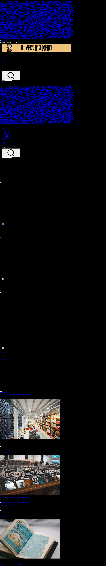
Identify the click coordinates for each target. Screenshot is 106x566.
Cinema (3, 67)
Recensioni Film (7, 60)
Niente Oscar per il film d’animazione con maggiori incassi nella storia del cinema (52, 2)
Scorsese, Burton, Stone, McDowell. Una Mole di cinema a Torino (40, 34)
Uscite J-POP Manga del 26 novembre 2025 (10, 376)
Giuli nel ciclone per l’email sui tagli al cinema (26, 31)
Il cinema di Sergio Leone (61, 31)
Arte (5, 55)
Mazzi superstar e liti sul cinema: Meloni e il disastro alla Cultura (10, 283)
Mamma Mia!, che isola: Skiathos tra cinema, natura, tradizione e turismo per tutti (32, 13)
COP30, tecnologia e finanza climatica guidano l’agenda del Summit (31, 38)
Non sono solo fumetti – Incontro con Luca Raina (12, 14)
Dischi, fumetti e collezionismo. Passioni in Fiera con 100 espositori (28, 28)
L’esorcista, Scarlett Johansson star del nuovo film (53, 3)
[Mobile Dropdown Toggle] (4, 128)
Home (1, 161)
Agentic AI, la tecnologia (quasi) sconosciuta (10, 380)
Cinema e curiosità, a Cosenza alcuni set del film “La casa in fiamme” (35, 21)
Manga (3, 65)
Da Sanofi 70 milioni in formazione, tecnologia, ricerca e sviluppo (34, 5)
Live (3, 69)
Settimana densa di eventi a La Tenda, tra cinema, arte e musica (58, 5)
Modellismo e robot (7, 63)
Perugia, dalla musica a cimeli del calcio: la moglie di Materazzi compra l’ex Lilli (44, 29)
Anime (3, 66)
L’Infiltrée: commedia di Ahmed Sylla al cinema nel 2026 (12, 372)
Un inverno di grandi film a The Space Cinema (15, 15)
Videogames (4, 64)
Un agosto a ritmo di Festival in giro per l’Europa (7, 352)
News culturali (6, 56)
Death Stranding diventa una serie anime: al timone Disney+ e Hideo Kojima (55, 28)
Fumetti (3, 68)
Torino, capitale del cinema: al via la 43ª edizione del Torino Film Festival (37, 15)
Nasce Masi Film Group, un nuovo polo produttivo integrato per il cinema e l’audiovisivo (27, 25)
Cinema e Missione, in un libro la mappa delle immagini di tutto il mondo (30, 3)
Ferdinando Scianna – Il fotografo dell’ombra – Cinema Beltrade (18, 19)
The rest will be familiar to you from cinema (30, 23)
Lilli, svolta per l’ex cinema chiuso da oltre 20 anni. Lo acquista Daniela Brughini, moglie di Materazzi (41, 27)
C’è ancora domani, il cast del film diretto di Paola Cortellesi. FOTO (49, 1)
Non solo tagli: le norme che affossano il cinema (47, 22)
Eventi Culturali (7, 58)
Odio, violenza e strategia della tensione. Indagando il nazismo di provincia (51, 24)
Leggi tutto (2, 288)
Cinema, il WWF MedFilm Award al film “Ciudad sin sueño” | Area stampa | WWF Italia (49, 26)
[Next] (1, 391)
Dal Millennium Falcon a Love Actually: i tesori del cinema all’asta (39, 8)
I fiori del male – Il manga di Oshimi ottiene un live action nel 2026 (20, 9)
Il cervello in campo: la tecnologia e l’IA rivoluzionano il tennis (58, 12)
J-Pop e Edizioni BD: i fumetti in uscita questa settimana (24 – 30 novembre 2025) (31, 12)
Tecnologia (4, 392)
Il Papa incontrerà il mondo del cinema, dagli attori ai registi (27, 22)
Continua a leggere (3, 235)
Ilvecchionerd (6, 348)
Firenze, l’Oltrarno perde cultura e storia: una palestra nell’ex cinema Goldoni (43, 4)
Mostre (5, 57)
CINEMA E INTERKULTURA (10, 22)
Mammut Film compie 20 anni (58, 34)
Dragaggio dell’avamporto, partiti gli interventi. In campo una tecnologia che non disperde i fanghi (28, 37)
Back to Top (2, 565)
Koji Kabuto (6, 224)
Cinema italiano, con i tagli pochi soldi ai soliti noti (41, 18)
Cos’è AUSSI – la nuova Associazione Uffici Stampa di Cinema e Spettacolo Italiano (40, 32)
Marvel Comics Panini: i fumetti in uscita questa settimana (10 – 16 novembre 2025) (28, 30)
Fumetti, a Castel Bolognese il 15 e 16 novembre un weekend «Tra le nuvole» (18, 26)
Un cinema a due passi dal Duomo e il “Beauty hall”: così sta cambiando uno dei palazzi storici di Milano (38, 36)
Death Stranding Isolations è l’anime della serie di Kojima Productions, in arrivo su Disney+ (20, 24)
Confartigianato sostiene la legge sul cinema (11, 36)
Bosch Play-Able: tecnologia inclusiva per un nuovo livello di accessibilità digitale (17, 18)
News (3, 54)
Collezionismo (4, 62)
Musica (5, 59)
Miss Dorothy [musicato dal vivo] (23, 11)
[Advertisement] (53, 173)
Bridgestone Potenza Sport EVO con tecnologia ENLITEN (46, 31)
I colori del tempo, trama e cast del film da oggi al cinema (46, 17)
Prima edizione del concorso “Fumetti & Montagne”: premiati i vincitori (43, 11)
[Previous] (0, 391)
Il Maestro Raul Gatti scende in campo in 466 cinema (54, 30)
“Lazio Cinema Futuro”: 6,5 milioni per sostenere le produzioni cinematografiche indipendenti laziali (49, 19)
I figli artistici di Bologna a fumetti (31, 35)
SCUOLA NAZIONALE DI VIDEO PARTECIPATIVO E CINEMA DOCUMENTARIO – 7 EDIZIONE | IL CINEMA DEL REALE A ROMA (39, 10)
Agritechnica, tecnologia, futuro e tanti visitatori (13, 5)
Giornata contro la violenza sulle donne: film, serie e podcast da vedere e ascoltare (51, 7)
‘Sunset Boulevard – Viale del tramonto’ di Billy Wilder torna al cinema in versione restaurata (49, 20)
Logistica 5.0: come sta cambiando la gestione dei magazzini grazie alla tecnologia (21, 1)
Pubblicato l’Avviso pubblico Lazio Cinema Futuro (12, 23)
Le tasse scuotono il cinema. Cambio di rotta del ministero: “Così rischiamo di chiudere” (19, 17)
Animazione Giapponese (8, 61)
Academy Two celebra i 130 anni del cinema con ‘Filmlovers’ (17, 4)
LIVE (3, 82)
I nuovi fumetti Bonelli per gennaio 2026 (20, 34)
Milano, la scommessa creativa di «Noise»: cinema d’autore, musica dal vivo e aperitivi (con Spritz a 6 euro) (41, 14)
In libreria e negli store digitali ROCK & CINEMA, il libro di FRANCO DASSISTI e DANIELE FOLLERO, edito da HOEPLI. (36, 2)
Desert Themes (20, 564)
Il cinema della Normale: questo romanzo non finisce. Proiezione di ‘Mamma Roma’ (48, 9)
